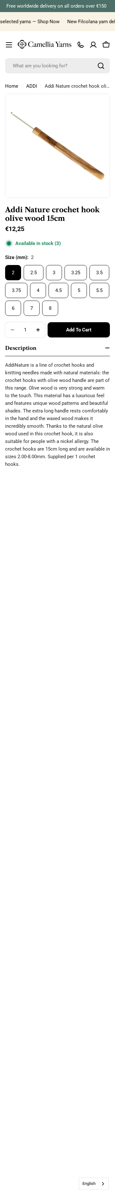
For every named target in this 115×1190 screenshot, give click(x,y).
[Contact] (80, 45)
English (89, 1183)
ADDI (31, 86)
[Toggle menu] (9, 45)
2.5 (33, 272)
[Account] (93, 45)
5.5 (99, 290)
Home (11, 86)
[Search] (101, 66)
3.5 (99, 272)
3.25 (75, 272)
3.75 (16, 290)
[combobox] (57, 65)
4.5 (58, 290)
